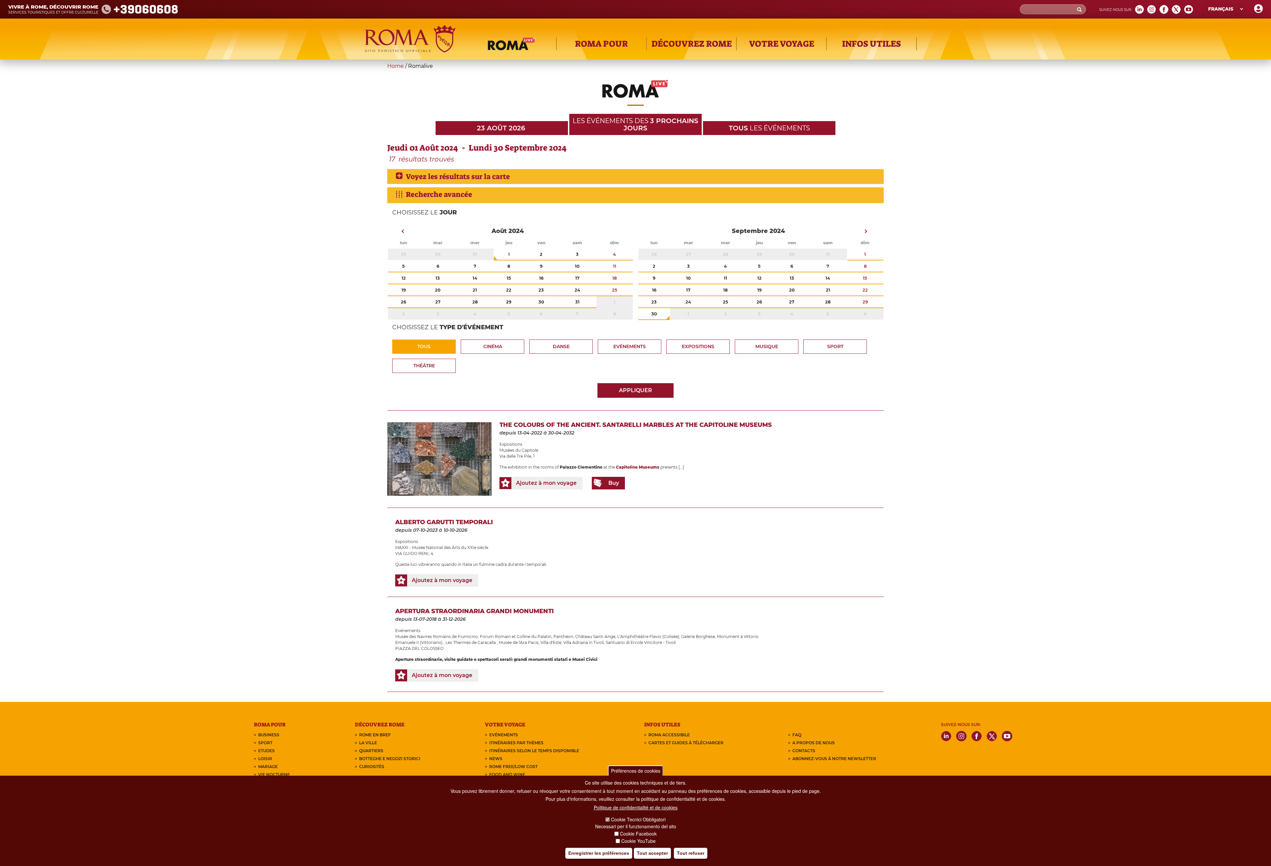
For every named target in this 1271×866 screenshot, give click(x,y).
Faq (796, 734)
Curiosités (371, 766)
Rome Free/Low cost (513, 766)
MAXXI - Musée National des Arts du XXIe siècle (441, 547)
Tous (424, 346)
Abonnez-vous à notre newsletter (834, 758)
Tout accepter (652, 853)
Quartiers (371, 750)
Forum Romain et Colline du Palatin (515, 636)
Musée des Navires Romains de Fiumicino (436, 636)
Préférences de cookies (635, 770)
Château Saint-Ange (595, 636)
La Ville (368, 742)
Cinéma (492, 346)
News (495, 758)
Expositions (698, 346)
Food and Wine (507, 774)
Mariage (268, 766)
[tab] (635, 176)
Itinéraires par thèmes (516, 742)
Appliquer (635, 390)
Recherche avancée (439, 194)
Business (268, 734)
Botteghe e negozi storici (389, 758)
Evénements (629, 346)
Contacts (803, 750)
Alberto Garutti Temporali (444, 522)
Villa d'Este (551, 642)
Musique (766, 346)
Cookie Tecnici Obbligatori (638, 819)
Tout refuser (690, 853)
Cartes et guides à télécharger (686, 742)
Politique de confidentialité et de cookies (636, 807)
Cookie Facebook (638, 833)
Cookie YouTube (638, 841)
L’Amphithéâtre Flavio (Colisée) (648, 636)
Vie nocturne (274, 774)
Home (395, 66)
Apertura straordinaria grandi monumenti (474, 611)
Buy (613, 483)
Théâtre (424, 366)
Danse (561, 346)
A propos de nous (813, 742)
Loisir (265, 758)
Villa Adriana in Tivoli (583, 642)
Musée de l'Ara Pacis (519, 642)
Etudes (266, 750)
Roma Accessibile (669, 734)
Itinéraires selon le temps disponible (534, 750)
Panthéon (563, 636)
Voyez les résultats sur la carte (458, 176)
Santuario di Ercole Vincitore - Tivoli (641, 642)
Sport (835, 346)
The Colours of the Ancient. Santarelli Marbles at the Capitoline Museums (635, 425)
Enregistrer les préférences (598, 853)
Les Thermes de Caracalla (471, 642)
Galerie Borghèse (698, 636)
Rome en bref (375, 734)
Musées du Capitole (518, 450)
